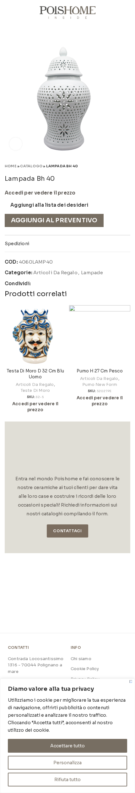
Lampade (92, 272)
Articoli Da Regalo (55, 272)
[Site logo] (68, 12)
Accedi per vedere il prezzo (40, 193)
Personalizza (67, 762)
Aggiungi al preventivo (54, 220)
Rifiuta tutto (67, 779)
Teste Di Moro (35, 390)
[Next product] (127, 166)
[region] (67, 736)
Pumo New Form (99, 384)
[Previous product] (114, 166)
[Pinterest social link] (50, 284)
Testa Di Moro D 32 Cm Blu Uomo (35, 374)
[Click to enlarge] (15, 144)
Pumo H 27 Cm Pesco (100, 371)
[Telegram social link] (65, 284)
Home (11, 166)
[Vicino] (130, 681)
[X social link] (43, 284)
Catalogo (31, 166)
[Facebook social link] (36, 284)
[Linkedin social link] (58, 284)
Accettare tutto (67, 746)
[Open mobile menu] (7, 12)
